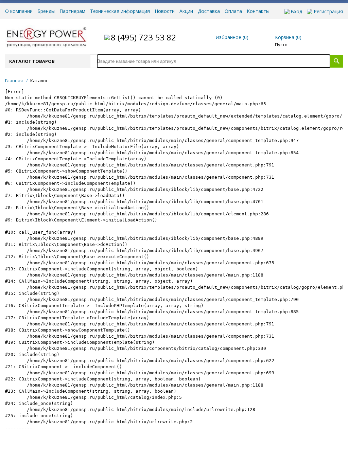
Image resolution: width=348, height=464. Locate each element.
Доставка (209, 11)
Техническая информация (120, 11)
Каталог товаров (32, 61)
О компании (19, 11)
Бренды (46, 11)
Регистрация (328, 11)
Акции (186, 11)
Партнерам (72, 11)
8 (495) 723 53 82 (143, 37)
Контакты (258, 11)
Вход (296, 11)
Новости (165, 11)
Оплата (233, 11)
